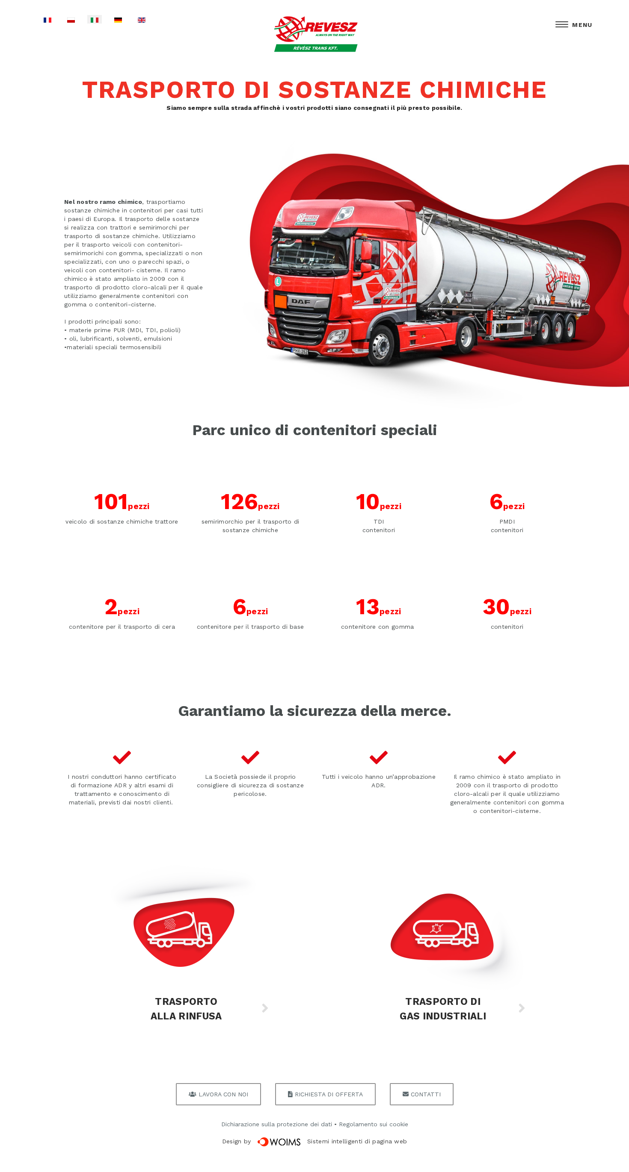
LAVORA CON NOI (222, 1094)
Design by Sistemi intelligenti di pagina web (314, 1141)
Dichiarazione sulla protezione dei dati (276, 1124)
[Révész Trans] (314, 34)
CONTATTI (425, 1094)
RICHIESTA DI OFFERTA (328, 1094)
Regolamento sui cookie (373, 1124)
